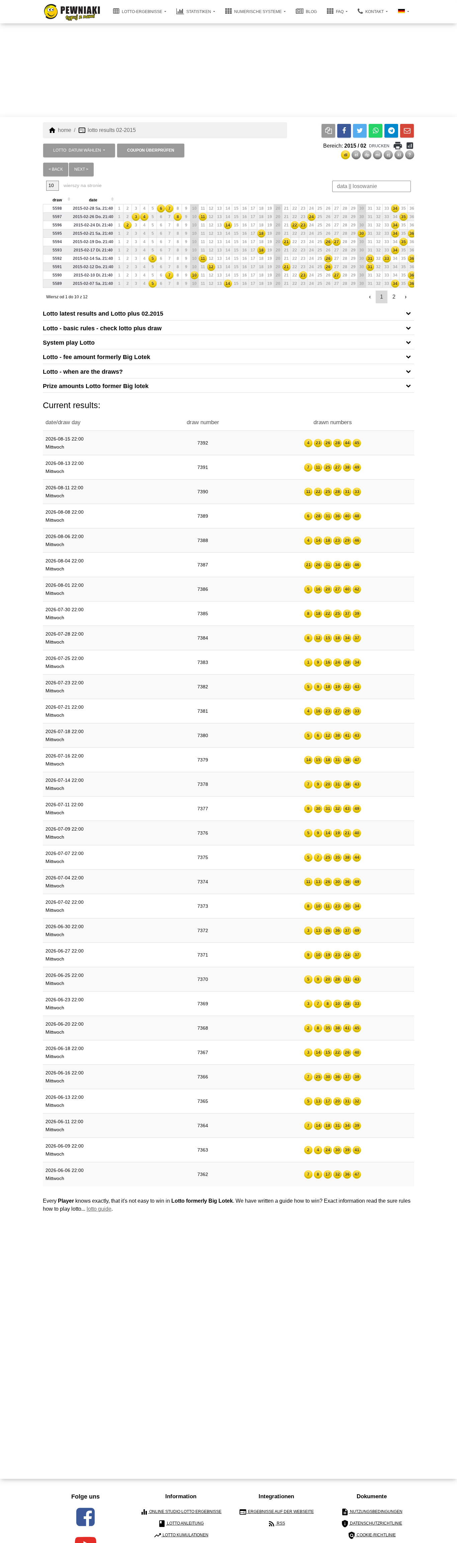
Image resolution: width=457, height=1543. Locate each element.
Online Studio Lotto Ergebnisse (180, 1512)
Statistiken (198, 11)
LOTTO (77, 150)
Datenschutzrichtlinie (371, 1524)
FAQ (340, 11)
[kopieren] (328, 131)
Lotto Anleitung (181, 1524)
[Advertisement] (228, 70)
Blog (311, 11)
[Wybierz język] (403, 11)
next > (81, 169)
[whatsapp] (375, 131)
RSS (276, 1524)
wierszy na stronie (82, 185)
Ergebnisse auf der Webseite (276, 1512)
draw (57, 200)
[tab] (228, 313)
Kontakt (374, 11)
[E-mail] (407, 131)
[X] (360, 131)
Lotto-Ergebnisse (142, 11)
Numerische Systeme (258, 11)
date (93, 200)
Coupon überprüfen (150, 150)
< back (56, 169)
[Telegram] (391, 131)
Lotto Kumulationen (181, 1535)
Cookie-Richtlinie (372, 1535)
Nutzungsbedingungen (371, 1512)
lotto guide (99, 1209)
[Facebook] (344, 131)
